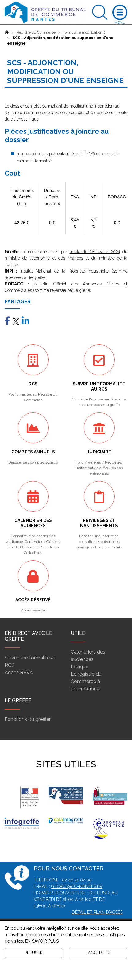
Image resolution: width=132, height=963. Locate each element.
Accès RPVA (19, 672)
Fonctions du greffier (28, 719)
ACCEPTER (99, 952)
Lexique (79, 667)
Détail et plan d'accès (97, 912)
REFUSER (33, 952)
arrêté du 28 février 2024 (95, 251)
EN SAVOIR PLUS (42, 941)
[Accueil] (7, 32)
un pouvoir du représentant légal (49, 153)
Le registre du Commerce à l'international (86, 681)
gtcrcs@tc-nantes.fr (76, 886)
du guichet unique (22, 119)
